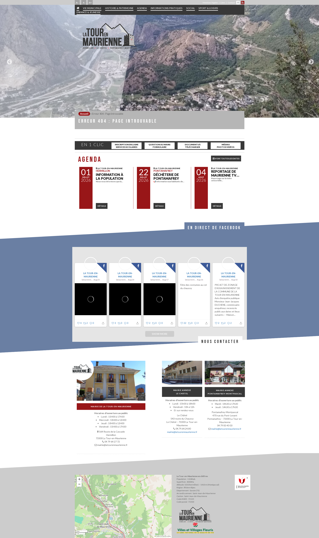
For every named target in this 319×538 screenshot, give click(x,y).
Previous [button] (8, 60)
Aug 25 (97, 279)
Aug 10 (234, 279)
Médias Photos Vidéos (225, 145)
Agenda (142, 8)
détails (102, 206)
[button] (79, 479)
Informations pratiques (166, 8)
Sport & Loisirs (208, 8)
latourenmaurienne (87, 279)
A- (77, 2)
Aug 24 (131, 279)
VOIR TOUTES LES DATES (226, 158)
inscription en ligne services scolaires (126, 145)
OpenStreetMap (166, 536)
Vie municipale (92, 8)
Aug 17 (165, 279)
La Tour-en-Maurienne (90, 275)
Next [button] (310, 60)
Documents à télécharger (193, 145)
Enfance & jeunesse (89, 12)
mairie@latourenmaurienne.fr (182, 431)
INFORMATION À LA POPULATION (109, 176)
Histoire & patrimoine (119, 8)
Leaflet (158, 536)
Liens (222, 2)
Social (190, 8)
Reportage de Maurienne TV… (225, 173)
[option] (159, 61)
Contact (231, 2)
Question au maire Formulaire (159, 145)
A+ (90, 2)
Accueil (84, 113)
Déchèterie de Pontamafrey (166, 176)
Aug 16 (200, 279)
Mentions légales (210, 2)
